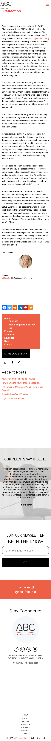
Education (9, 338)
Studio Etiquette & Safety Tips (21, 326)
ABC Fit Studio (19, 738)
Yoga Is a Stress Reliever (14, 398)
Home (25, 715)
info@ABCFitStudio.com (25, 662)
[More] (30, 307)
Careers (25, 727)
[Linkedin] (20, 307)
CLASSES (13, 321)
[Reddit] (15, 307)
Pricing (8, 331)
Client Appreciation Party (38, 38)
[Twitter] (9, 307)
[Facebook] (4, 307)
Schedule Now (15, 353)
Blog (6, 341)
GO (25, 562)
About (7, 318)
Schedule (9, 334)
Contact (8, 344)
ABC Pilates (6, 278)
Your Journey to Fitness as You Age (18, 378)
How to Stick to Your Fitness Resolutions (21, 383)
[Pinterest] (25, 307)
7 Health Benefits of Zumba (15, 394)
